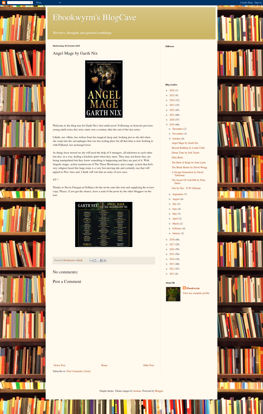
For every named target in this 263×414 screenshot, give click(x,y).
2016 (172, 249)
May (175, 213)
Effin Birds (177, 157)
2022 (172, 110)
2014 (172, 259)
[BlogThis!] (94, 260)
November (178, 133)
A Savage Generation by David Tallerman (187, 173)
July (174, 203)
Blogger (159, 391)
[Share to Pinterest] (105, 260)
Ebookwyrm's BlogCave (94, 17)
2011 (172, 273)
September (178, 194)
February (177, 228)
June (175, 208)
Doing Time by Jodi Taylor (185, 152)
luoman (137, 391)
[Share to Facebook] (101, 260)
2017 (172, 244)
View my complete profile (196, 293)
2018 (172, 239)
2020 (172, 119)
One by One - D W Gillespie (186, 188)
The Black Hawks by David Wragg (189, 167)
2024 (172, 100)
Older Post (148, 365)
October (176, 138)
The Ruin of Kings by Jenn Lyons (189, 162)
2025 (172, 95)
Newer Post (59, 365)
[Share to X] (98, 260)
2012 (172, 268)
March (176, 223)
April (175, 218)
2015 (172, 254)
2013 (172, 263)
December (177, 128)
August (176, 199)
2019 (172, 124)
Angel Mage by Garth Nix (185, 143)
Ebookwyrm (193, 288)
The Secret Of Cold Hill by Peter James (188, 181)
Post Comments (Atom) (79, 371)
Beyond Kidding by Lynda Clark (188, 147)
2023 (172, 105)
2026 (172, 90)
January (176, 233)
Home (104, 365)
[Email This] (91, 260)
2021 (172, 114)
